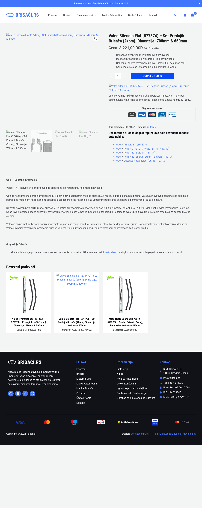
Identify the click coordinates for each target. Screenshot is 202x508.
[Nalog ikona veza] (185, 15)
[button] (94, 15)
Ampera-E (129, 144)
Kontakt (153, 15)
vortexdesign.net (140, 433)
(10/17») (142, 144)
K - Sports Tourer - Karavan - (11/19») (152, 156)
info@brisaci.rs (111, 252)
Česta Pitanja (135, 15)
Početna (52, 15)
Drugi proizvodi (85, 15)
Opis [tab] (8, 179)
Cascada (129, 160)
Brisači (67, 15)
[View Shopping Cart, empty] (193, 15)
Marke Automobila (112, 15)
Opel (118, 144)
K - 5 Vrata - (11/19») (143, 152)
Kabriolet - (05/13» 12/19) (150, 160)
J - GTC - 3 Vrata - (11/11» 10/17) (150, 148)
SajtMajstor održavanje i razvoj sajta (175, 433)
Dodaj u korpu (152, 75)
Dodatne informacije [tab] (26, 179)
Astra (127, 148)
